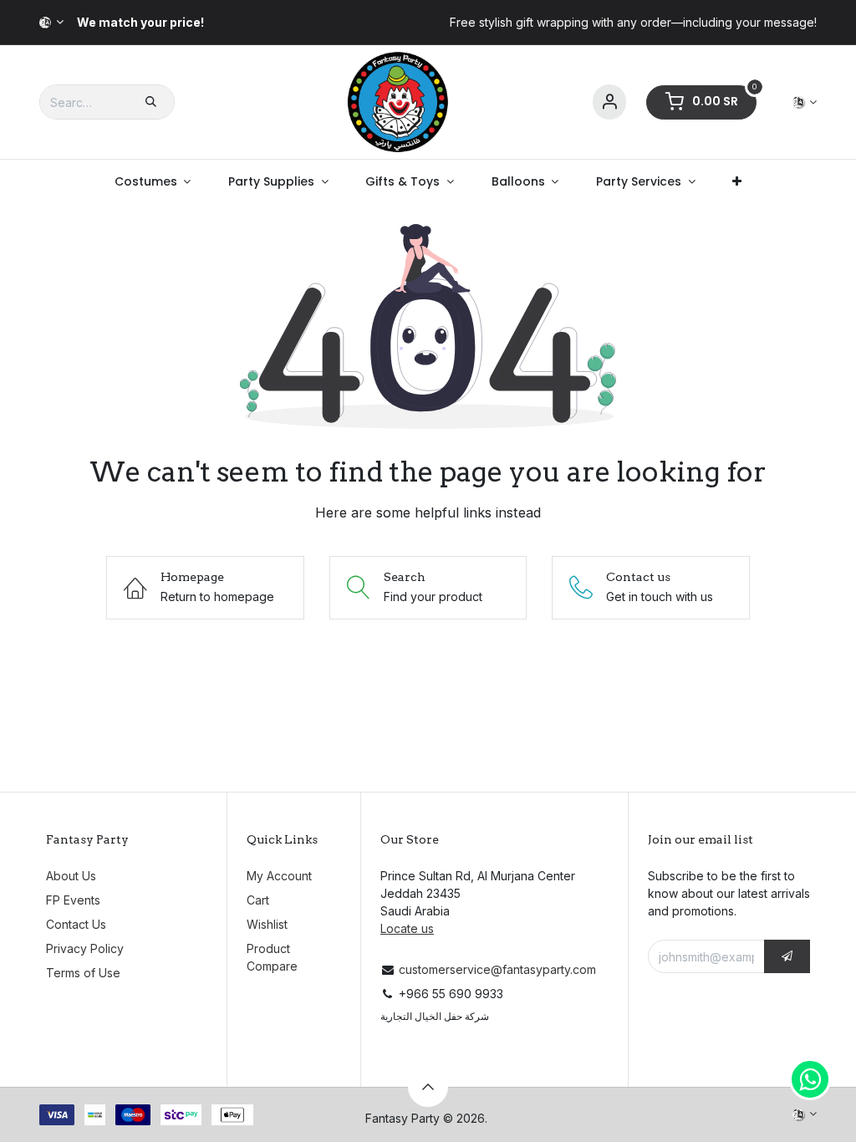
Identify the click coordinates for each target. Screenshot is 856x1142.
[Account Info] (609, 102)
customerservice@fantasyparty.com (497, 969)
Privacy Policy (85, 948)
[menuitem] (152, 182)
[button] (787, 956)
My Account (279, 876)
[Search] (151, 102)
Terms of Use (83, 973)
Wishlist (267, 924)
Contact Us (76, 924)
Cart (258, 900)
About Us (71, 876)
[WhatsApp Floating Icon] (810, 1079)
